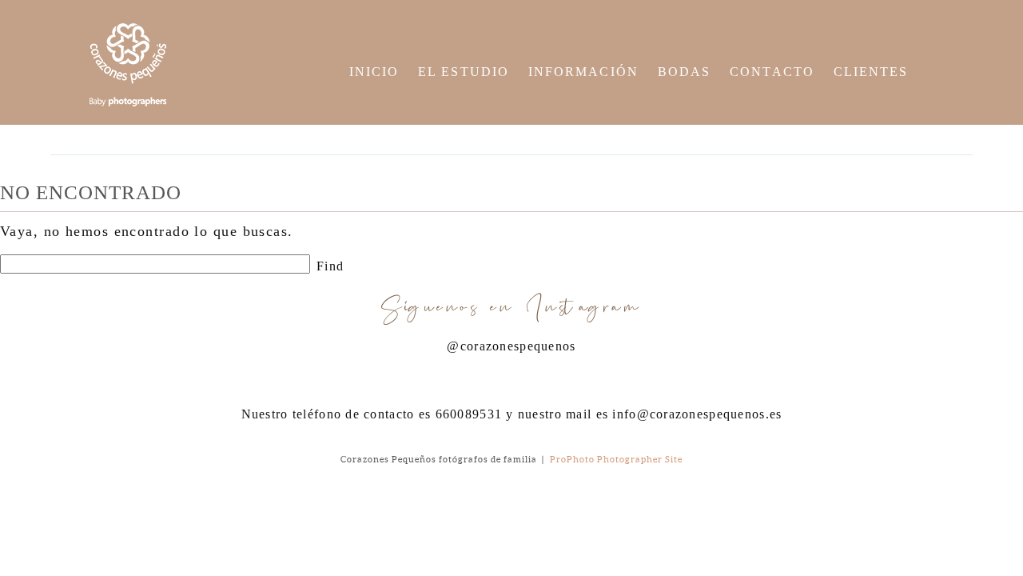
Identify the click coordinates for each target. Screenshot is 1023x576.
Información (583, 71)
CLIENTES (871, 71)
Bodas (684, 71)
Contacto (772, 71)
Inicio (374, 71)
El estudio (463, 71)
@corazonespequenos (511, 346)
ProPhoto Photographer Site (616, 459)
